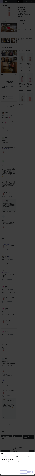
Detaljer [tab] (17, 456)
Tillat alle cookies (30, 472)
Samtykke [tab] (6, 456)
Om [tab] (28, 456)
